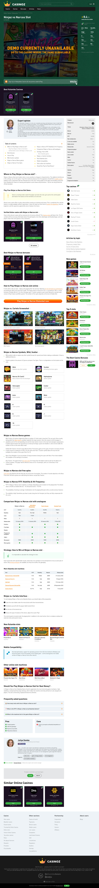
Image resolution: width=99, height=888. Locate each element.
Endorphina (22, 679)
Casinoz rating (46, 215)
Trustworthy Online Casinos (11, 827)
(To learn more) (59, 885)
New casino (7, 819)
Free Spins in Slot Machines (73, 251)
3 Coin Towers (83, 312)
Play (11, 109)
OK (66, 885)
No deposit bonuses (9, 840)
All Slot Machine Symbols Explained (75, 249)
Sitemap (31, 848)
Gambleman (82, 320)
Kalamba (6, 639)
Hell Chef (7, 582)
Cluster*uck (57, 506)
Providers (6, 846)
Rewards (6, 843)
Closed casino (7, 824)
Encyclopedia (7, 848)
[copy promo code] (12, 107)
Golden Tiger (83, 287)
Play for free (86, 266)
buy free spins (26, 460)
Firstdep (7, 263)
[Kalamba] (93, 123)
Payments (32, 822)
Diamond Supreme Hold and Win (12, 585)
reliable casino (58, 179)
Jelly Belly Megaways (32, 505)
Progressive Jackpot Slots (73, 244)
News (39, 9)
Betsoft (52, 679)
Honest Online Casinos (10, 832)
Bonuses (23, 9)
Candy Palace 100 (84, 278)
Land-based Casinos (34, 835)
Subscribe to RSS (50, 881)
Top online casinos (8, 835)
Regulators (32, 843)
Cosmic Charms (9, 588)
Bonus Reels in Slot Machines (74, 242)
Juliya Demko (10, 131)
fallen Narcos (18, 440)
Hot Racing (82, 270)
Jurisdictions (32, 840)
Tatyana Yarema (17, 762)
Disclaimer (57, 822)
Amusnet (6, 679)
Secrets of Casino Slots (72, 246)
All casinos (34, 245)
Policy (56, 824)
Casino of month (33, 819)
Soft (30, 838)
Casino (8, 9)
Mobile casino (32, 827)
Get (13, 272)
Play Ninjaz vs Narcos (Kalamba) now (33, 301)
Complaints (32, 832)
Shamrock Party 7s (9, 579)
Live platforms (33, 851)
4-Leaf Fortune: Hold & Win (86, 345)
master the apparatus (52, 204)
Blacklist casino (8, 822)
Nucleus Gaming (38, 679)
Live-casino (32, 830)
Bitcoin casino (32, 824)
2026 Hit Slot (83, 337)
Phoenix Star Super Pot (85, 295)
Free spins (7, 473)
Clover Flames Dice (84, 329)
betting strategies (14, 562)
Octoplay (81, 347)
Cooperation (58, 819)
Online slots (7, 830)
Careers (57, 827)
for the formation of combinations (53, 289)
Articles (31, 9)
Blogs (81, 819)
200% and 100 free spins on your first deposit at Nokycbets (87, 362)
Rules (5, 838)
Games (15, 9)
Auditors (31, 846)
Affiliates (57, 830)
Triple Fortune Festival (85, 261)
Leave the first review (87, 19)
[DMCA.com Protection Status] (48, 877)
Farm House (44, 506)
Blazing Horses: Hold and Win (12, 575)
